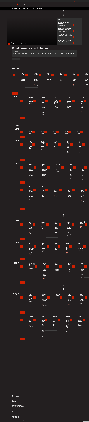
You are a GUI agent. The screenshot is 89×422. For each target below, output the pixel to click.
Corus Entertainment (15, 417)
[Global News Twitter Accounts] (35, 386)
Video (21, 4)
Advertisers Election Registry (17, 405)
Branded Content (15, 397)
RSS (12, 400)
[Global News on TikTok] (35, 394)
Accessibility (14, 418)
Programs (39, 4)
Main (24, 8)
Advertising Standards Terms (17, 416)
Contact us (14, 399)
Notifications (14, 402)
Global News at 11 (16, 8)
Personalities (33, 8)
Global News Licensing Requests (18, 406)
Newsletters (14, 401)
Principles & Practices (16, 396)
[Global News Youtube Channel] (51, 386)
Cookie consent (14, 407)
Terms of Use (14, 413)
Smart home (14, 404)
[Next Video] (16, 93)
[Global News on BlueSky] (66, 394)
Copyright (13, 412)
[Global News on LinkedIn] (19, 394)
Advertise (13, 415)
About (28, 8)
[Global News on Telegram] (51, 394)
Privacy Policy (14, 411)
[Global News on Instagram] (66, 386)
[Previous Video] (13, 93)
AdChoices (86, 421)
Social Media (39, 8)
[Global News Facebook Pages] (19, 386)
